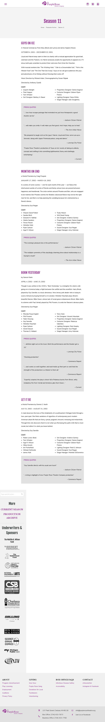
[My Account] (98, 4)
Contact (88, 680)
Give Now (32, 683)
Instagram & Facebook (91, 686)
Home (42, 27)
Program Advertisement (11, 683)
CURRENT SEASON (12, 509)
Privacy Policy (7, 696)
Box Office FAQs (65, 680)
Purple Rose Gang (35, 686)
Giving (33, 680)
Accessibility (60, 686)
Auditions (5, 693)
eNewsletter (87, 683)
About (6, 680)
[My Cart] (93, 4)
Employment (6, 689)
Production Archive (51, 27)
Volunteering (33, 696)
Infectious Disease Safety (65, 683)
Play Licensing (7, 686)
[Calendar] (87, 4)
